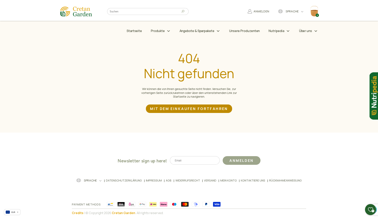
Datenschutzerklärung (124, 180)
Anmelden (241, 160)
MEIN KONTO (228, 180)
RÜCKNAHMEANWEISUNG (285, 180)
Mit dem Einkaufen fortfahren (189, 108)
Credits (77, 213)
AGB (168, 180)
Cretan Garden (123, 213)
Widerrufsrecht (187, 180)
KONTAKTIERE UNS (253, 180)
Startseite (134, 31)
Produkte (158, 31)
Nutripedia (276, 31)
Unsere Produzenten (244, 31)
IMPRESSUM (154, 180)
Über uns (305, 31)
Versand (210, 180)
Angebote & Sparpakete (197, 31)
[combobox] (145, 11)
